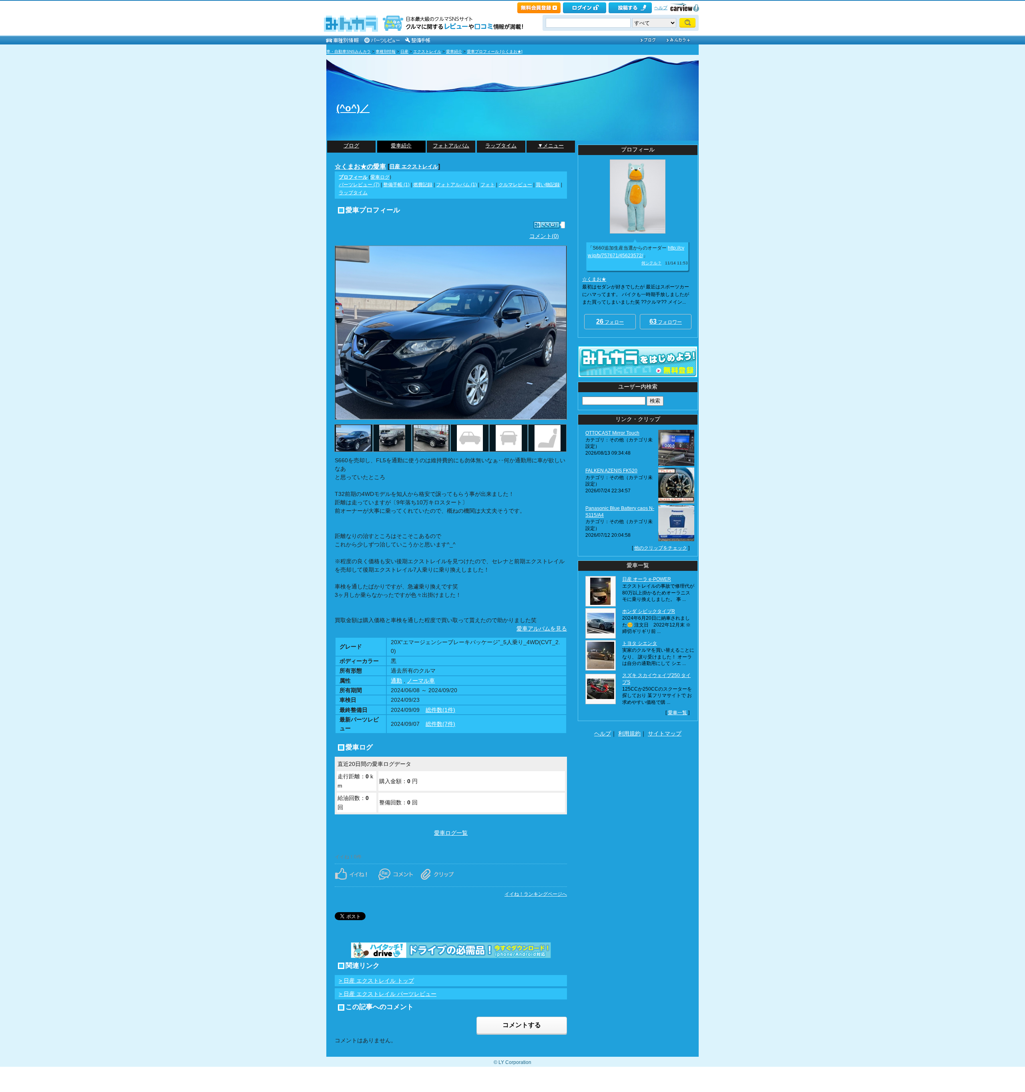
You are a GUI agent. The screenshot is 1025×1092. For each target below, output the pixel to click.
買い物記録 (548, 184)
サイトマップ (664, 733)
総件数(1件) (440, 710)
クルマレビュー (515, 184)
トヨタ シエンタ (639, 643)
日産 (404, 51)
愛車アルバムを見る (542, 628)
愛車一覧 (677, 712)
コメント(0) (544, 236)
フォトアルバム (451, 146)
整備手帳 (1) (396, 184)
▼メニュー (551, 146)
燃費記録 (422, 184)
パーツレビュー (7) (359, 184)
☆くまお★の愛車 (360, 166)
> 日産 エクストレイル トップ (376, 980)
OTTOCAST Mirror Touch (612, 433)
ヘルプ (660, 7)
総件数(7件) (440, 724)
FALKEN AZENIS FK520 (611, 470)
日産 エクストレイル (414, 166)
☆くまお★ (594, 279)
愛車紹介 (454, 51)
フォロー (610, 321)
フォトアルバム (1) (456, 184)
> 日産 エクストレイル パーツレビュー (387, 994)
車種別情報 (386, 51)
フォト (487, 184)
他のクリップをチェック (660, 548)
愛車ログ (380, 177)
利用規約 (629, 733)
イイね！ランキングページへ (535, 894)
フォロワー (665, 321)
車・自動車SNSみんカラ (348, 51)
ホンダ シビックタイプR (648, 611)
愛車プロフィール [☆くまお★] (495, 51)
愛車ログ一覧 (451, 833)
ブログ (351, 146)
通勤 (396, 680)
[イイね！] (546, 225)
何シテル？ (651, 263)
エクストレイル (427, 51)
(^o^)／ (353, 108)
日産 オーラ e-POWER (646, 579)
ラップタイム (501, 146)
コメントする (521, 1024)
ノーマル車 (421, 680)
